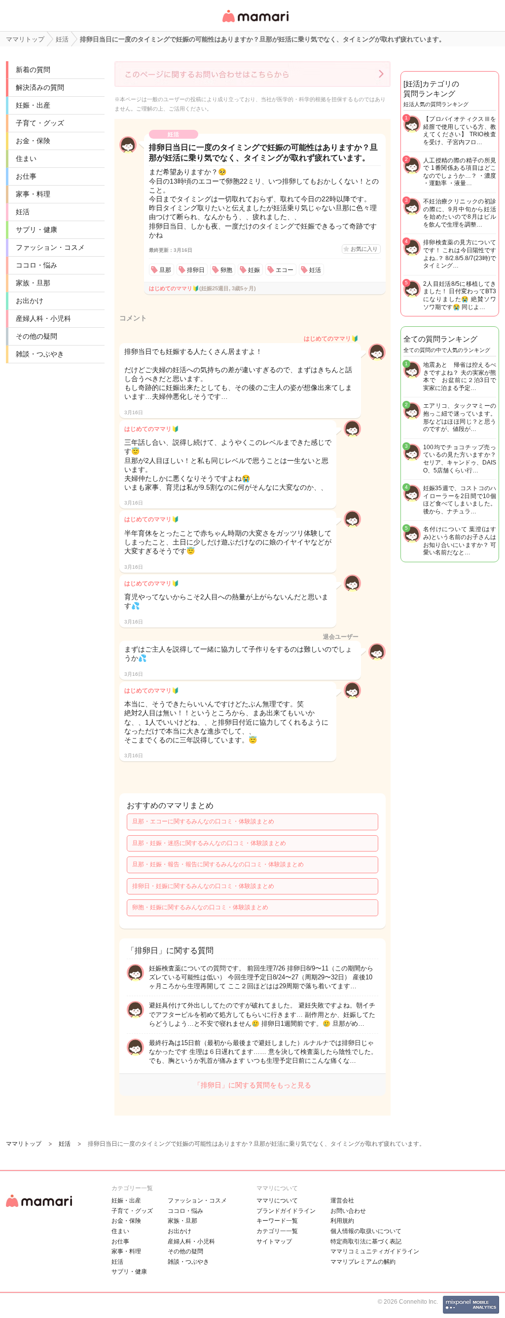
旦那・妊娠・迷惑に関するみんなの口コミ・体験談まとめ (209, 843)
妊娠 (254, 270)
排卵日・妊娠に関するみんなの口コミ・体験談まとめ (203, 886)
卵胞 (226, 270)
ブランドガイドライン (286, 1210)
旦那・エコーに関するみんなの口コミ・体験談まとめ (203, 821)
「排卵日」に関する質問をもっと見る (252, 1085)
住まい (26, 158)
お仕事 (26, 176)
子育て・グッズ (40, 123)
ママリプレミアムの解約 (363, 1261)
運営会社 (342, 1200)
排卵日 (196, 270)
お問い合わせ (348, 1210)
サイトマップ (274, 1241)
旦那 (165, 270)
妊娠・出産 (33, 105)
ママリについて (277, 1200)
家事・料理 (33, 194)
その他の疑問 (36, 336)
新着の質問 (33, 70)
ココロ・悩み (36, 265)
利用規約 (342, 1220)
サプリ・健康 (36, 229)
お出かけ (29, 301)
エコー (284, 270)
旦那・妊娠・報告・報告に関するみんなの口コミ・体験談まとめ (218, 864)
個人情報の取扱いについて (365, 1231)
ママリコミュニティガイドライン (374, 1251)
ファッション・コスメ (50, 247)
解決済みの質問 (40, 87)
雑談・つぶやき (40, 354)
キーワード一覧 (277, 1220)
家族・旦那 (33, 283)
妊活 (23, 212)
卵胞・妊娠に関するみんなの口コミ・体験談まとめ (200, 907)
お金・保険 (33, 141)
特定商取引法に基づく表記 (365, 1241)
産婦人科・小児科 (43, 318)
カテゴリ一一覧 (277, 1231)
